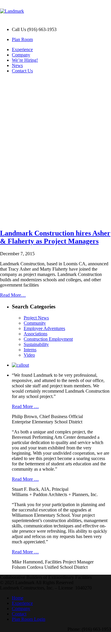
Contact (19, 613)
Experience (22, 49)
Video (29, 355)
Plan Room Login (28, 619)
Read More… (13, 295)
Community (35, 323)
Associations (35, 333)
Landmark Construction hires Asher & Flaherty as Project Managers (55, 237)
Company (21, 54)
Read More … (25, 406)
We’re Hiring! (25, 60)
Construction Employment (48, 339)
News (17, 65)
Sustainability (36, 344)
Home (17, 597)
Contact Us (22, 70)
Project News (36, 317)
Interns (30, 349)
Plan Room (22, 39)
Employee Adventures (44, 328)
